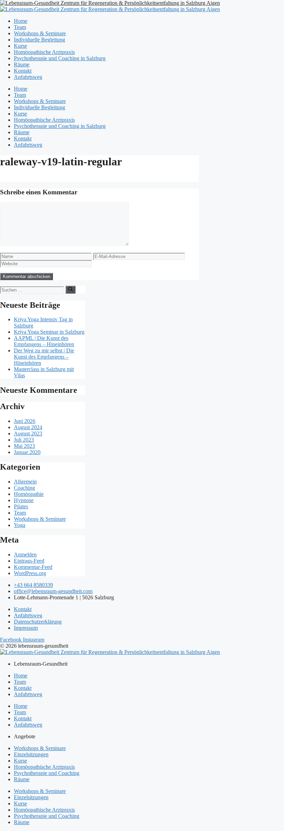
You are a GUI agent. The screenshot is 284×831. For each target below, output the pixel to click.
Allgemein (25, 481)
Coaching (24, 488)
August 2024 (28, 427)
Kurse (20, 46)
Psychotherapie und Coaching (46, 773)
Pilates (21, 506)
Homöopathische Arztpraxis (44, 52)
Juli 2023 (24, 440)
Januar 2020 (27, 452)
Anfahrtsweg (28, 77)
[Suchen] (70, 289)
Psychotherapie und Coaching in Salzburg (60, 58)
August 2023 (28, 433)
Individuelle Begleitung (39, 40)
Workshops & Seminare (40, 33)
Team (20, 27)
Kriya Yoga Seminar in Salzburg (49, 332)
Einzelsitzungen (31, 754)
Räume (21, 64)
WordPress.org (30, 573)
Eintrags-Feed (29, 561)
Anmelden (25, 554)
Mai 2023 (24, 446)
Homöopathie (29, 494)
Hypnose (24, 500)
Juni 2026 (24, 421)
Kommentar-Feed (33, 567)
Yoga (19, 525)
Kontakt (23, 71)
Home (20, 21)
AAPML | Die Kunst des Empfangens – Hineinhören (44, 341)
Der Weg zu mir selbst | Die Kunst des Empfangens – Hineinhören (44, 357)
